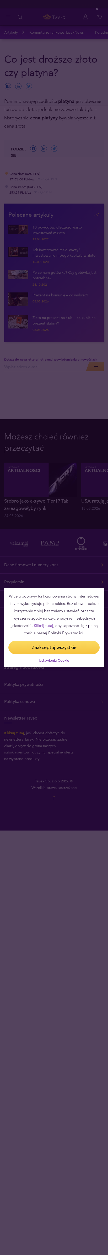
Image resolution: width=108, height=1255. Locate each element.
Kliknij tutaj (43, 625)
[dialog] (54, 627)
